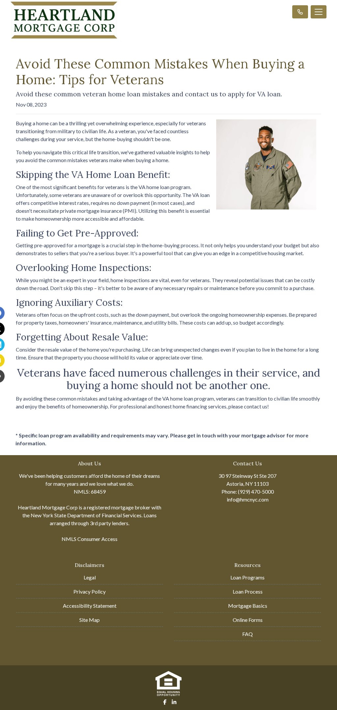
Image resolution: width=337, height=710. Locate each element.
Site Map (89, 620)
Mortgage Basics (247, 605)
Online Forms (248, 620)
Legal (90, 577)
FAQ (247, 634)
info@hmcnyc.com (248, 499)
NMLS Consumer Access (89, 539)
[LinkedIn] (174, 702)
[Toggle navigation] (318, 11)
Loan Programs (247, 577)
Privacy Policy (89, 591)
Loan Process (248, 591)
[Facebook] (165, 702)
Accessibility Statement (90, 605)
